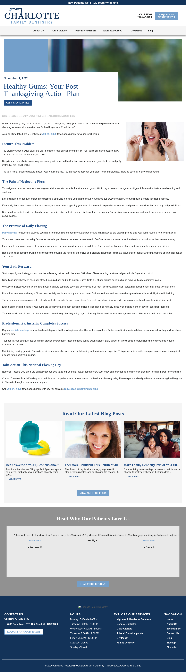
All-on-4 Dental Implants (130, 633)
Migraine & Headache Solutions (134, 619)
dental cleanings (20, 330)
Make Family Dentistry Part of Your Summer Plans (152, 465)
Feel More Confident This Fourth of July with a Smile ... (93, 465)
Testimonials (174, 628)
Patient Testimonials (85, 30)
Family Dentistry (126, 642)
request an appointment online (81, 389)
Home (5, 115)
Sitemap (171, 642)
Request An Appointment (166, 15)
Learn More (14, 479)
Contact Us (136, 30)
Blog (150, 30)
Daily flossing (9, 232)
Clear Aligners (124, 628)
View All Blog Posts (93, 493)
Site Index (172, 647)
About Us (172, 624)
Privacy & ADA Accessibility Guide (123, 665)
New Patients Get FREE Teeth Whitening (93, 2)
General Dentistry (126, 624)
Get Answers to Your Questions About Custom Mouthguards (34, 465)
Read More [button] (35, 540)
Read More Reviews (93, 584)
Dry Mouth (122, 638)
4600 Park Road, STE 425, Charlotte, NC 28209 (32, 624)
